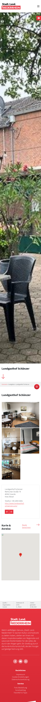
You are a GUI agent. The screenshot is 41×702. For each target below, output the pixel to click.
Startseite (4, 384)
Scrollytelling (20, 690)
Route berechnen (26, 526)
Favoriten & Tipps (20, 692)
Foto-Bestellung (20, 687)
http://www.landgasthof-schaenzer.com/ (14, 504)
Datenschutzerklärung (20, 679)
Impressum (20, 674)
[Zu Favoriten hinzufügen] (37, 386)
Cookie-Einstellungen (20, 677)
